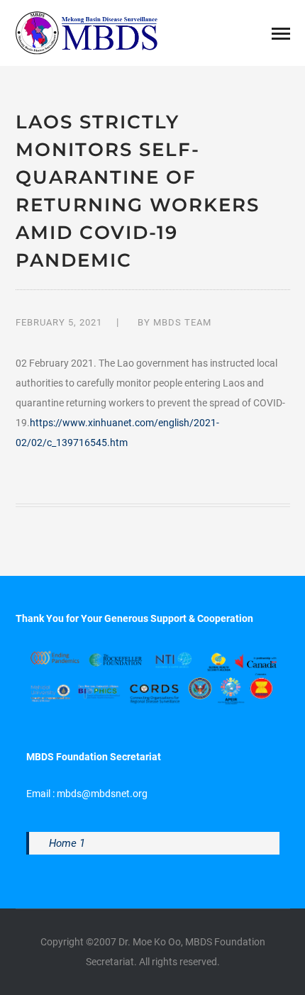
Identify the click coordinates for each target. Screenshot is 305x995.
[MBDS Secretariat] (86, 32)
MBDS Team (182, 322)
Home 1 (67, 843)
